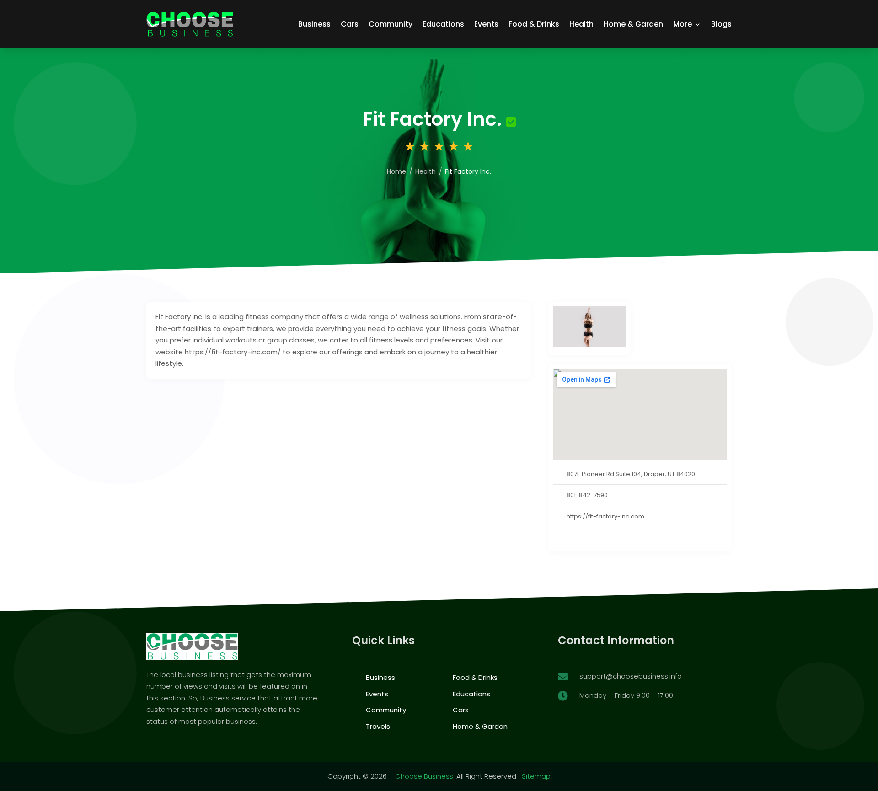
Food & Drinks (534, 24)
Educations (443, 24)
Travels (378, 726)
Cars (350, 24)
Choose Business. (425, 776)
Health (581, 24)
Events (486, 24)
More (682, 24)
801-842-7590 (587, 495)
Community (390, 24)
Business (314, 24)
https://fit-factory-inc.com (605, 516)
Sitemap (536, 776)
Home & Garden (633, 24)
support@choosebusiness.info (630, 676)
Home (396, 171)
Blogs (721, 24)
